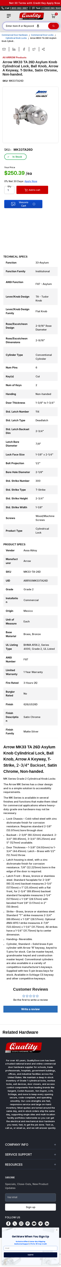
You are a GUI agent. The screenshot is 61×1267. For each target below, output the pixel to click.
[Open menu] (9, 16)
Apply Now (31, 181)
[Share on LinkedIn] (14, 49)
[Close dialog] (56, 1229)
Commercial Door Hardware (15, 35)
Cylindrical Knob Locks (16, 38)
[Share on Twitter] (34, 49)
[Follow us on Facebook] (8, 1223)
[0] (53, 16)
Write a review (30, 1009)
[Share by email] (4, 49)
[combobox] (25, 26)
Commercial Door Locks (42, 35)
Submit (31, 1255)
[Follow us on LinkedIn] (47, 1223)
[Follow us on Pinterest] (27, 1223)
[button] (38, 26)
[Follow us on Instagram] (21, 1223)
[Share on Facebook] (24, 49)
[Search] (53, 26)
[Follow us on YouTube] (34, 1223)
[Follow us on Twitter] (14, 1223)
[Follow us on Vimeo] (40, 1223)
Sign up (30, 1207)
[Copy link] (43, 49)
